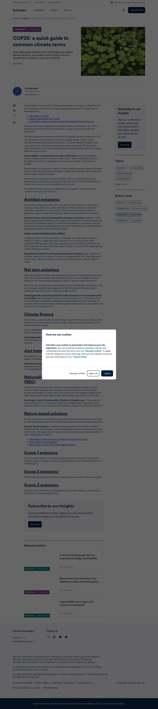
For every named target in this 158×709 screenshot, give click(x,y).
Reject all (93, 373)
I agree (107, 373)
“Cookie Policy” (80, 356)
